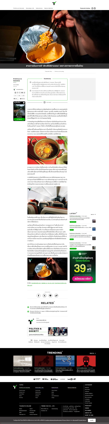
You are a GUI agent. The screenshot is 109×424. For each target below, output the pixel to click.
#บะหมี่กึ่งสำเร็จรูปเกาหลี (53, 340)
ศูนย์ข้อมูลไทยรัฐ (77, 406)
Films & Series (54, 390)
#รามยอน (36, 340)
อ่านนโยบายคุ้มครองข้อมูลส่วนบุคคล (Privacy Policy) (57, 420)
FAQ (76, 408)
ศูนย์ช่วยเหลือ (65, 410)
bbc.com (29, 285)
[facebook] (18, 93)
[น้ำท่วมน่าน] (19, 110)
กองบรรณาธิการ (19, 89)
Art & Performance (55, 396)
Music (53, 394)
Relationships (38, 392)
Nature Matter (48, 8)
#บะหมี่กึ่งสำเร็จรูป (43, 340)
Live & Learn (37, 390)
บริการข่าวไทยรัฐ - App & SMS (68, 408)
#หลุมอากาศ (54, 342)
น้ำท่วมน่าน (19, 118)
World (14, 82)
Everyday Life (30, 8)
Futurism (37, 396)
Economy (21, 397)
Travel (36, 397)
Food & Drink (37, 394)
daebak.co (44, 283)
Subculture (39, 8)
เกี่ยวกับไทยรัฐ (65, 406)
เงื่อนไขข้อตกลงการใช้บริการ (68, 411)
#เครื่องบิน (31, 342)
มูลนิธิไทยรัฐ (71, 406)
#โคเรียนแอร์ (36, 342)
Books (53, 392)
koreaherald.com (36, 283)
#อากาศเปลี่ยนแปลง (62, 342)
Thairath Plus (48, 71)
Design (53, 397)
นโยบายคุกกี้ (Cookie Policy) (79, 420)
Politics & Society (18, 8)
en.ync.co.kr (51, 283)
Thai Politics (73, 222)
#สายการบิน (61, 340)
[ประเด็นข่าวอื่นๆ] (24, 103)
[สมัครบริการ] (83, 267)
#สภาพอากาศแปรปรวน (45, 342)
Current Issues (22, 390)
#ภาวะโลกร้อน (47, 344)
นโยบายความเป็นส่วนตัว (73, 410)
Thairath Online (85, 8)
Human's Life (73, 248)
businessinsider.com (60, 283)
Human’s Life (21, 392)
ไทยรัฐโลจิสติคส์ (77, 411)
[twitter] (20, 93)
